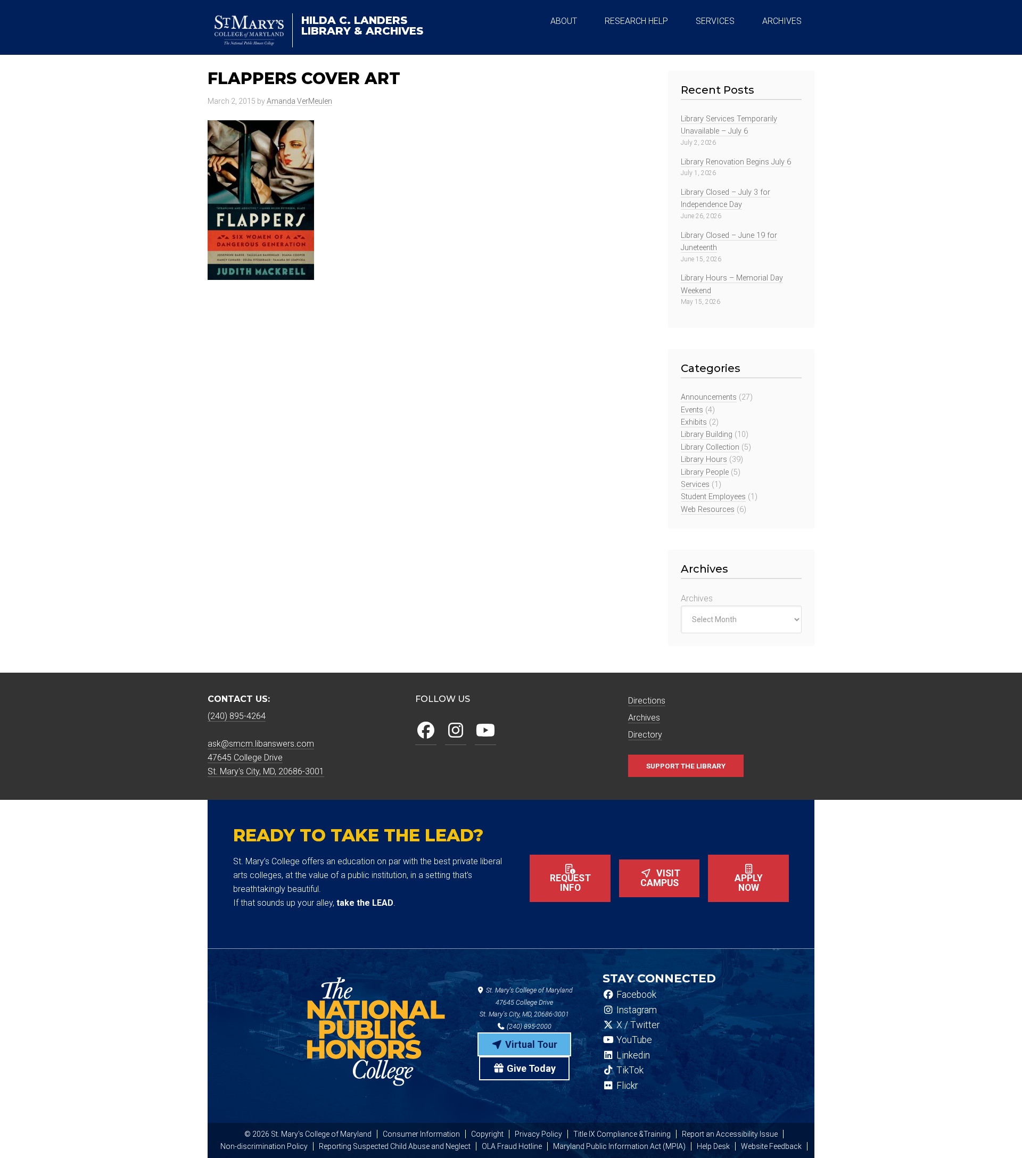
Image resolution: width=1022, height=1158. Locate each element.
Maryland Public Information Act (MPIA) (619, 1146)
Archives (697, 598)
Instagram (635, 1010)
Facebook (635, 994)
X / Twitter (637, 1025)
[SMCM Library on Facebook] (425, 731)
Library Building (706, 434)
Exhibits (694, 422)
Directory (645, 735)
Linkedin (632, 1055)
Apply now (749, 883)
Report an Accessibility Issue (730, 1134)
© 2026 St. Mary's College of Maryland (308, 1134)
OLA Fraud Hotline (512, 1146)
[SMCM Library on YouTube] (485, 731)
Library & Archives (362, 25)
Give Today (530, 1068)
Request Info (570, 883)
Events (692, 410)
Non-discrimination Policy (264, 1146)
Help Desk (713, 1146)
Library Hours (704, 459)
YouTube (633, 1040)
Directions (646, 701)
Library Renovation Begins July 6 (736, 162)
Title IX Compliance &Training (622, 1134)
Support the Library (686, 766)
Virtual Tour (530, 1044)
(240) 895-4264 (237, 716)
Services (695, 484)
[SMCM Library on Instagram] (455, 731)
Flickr (626, 1085)
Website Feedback (771, 1146)
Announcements (709, 397)
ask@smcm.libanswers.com (261, 744)
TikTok (629, 1070)
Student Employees (713, 496)
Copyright (487, 1134)
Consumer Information (421, 1134)
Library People (705, 472)
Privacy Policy (538, 1134)
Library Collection (710, 447)
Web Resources (708, 509)
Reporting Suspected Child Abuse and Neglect (395, 1146)
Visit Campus (660, 878)
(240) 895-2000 (528, 1026)
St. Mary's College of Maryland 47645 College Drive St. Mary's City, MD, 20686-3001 (526, 1002)
